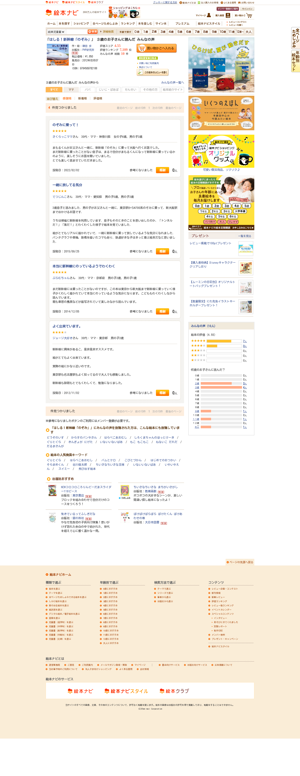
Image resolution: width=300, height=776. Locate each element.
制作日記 (218, 630)
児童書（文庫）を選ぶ (60, 639)
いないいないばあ (111, 442)
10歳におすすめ (111, 630)
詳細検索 (108, 31)
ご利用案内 (87, 665)
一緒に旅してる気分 (67, 185)
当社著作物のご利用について (63, 669)
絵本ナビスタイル (220, 646)
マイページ (140, 665)
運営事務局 (54, 665)
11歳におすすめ (111, 635)
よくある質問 (125, 669)
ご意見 (71, 665)
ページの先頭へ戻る (241, 562)
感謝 (162, 170)
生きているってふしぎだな (78, 513)
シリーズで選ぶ (165, 593)
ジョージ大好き (62, 338)
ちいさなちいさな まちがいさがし (156, 487)
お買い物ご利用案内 (149, 63)
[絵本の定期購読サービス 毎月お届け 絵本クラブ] (95, 2)
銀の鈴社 (78, 518)
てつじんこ (59, 196)
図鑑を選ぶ (54, 618)
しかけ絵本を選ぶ (58, 601)
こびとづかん (133, 460)
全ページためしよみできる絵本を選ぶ (67, 597)
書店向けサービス (171, 665)
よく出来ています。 (67, 326)
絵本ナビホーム (60, 574)
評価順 (98, 98)
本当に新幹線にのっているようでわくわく (83, 266)
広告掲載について (223, 665)
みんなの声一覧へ (172, 82)
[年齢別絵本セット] (295, 70)
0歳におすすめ (110, 589)
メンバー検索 (218, 635)
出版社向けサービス (197, 665)
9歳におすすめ (110, 626)
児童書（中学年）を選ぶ (61, 626)
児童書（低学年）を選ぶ (61, 622)
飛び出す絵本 (87, 468)
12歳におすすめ (111, 639)
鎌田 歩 (87, 45)
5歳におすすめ (110, 610)
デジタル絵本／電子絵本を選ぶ (64, 614)
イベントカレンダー (221, 610)
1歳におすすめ (110, 593)
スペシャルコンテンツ (223, 614)
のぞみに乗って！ (65, 125)
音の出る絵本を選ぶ (59, 605)
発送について (145, 67)
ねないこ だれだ (166, 442)
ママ (71, 89)
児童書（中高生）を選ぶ (61, 635)
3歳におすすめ (110, 601)
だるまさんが (55, 446)
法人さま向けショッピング (98, 669)
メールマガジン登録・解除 (114, 665)
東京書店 (78, 495)
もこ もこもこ (139, 442)
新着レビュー (218, 597)
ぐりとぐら (54, 442)
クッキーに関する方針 (165, 2)
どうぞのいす (55, 437)
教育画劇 (150, 491)
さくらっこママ (62, 136)
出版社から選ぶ (165, 601)
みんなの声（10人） (204, 325)
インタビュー (220, 618)
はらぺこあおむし (115, 437)
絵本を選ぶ (54, 589)
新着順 (82, 98)
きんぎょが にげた (80, 442)
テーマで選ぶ (164, 589)
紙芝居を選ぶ (55, 610)
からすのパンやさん (84, 437)
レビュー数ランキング (223, 605)
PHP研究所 (88, 49)
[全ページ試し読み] (295, 47)
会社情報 (144, 669)
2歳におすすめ (110, 597)
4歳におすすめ (110, 605)
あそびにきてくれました (226, 622)
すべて (54, 89)
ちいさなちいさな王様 (110, 464)
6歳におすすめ (110, 614)
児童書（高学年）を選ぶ (61, 630)
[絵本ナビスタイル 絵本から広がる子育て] (73, 2)
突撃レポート (220, 626)
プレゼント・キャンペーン (225, 639)
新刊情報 (216, 593)
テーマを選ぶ (55, 593)
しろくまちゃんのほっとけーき (154, 437)
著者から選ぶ (164, 597)
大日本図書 (152, 522)
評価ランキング (219, 601)
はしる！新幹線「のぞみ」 (70, 39)
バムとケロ (108, 460)
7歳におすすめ (110, 618)
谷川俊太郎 (80, 464)
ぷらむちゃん (61, 278)
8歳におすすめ (110, 622)
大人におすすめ (111, 643)
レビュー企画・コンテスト (225, 589)
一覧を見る (244, 236)
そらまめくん (55, 464)
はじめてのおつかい (163, 460)
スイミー (64, 468)
